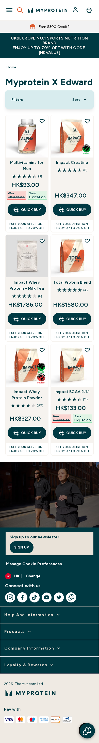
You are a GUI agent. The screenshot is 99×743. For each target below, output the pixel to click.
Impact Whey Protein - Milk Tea (27, 285)
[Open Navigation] (9, 10)
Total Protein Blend (72, 282)
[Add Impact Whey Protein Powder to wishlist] (42, 350)
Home (11, 67)
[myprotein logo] (47, 10)
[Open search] (20, 10)
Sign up (21, 547)
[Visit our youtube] (47, 597)
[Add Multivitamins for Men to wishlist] (42, 121)
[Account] (75, 10)
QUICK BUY (31, 210)
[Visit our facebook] (22, 597)
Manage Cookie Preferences (34, 564)
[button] (87, 730)
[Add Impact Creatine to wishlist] (87, 121)
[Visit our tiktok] (34, 597)
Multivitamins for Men (26, 165)
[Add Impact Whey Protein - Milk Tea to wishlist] (42, 241)
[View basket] (89, 10)
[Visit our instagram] (10, 597)
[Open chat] (71, 597)
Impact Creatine (72, 162)
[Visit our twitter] (59, 597)
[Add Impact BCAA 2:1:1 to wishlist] (87, 350)
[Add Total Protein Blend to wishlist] (87, 241)
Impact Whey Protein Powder (27, 394)
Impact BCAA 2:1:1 (72, 391)
